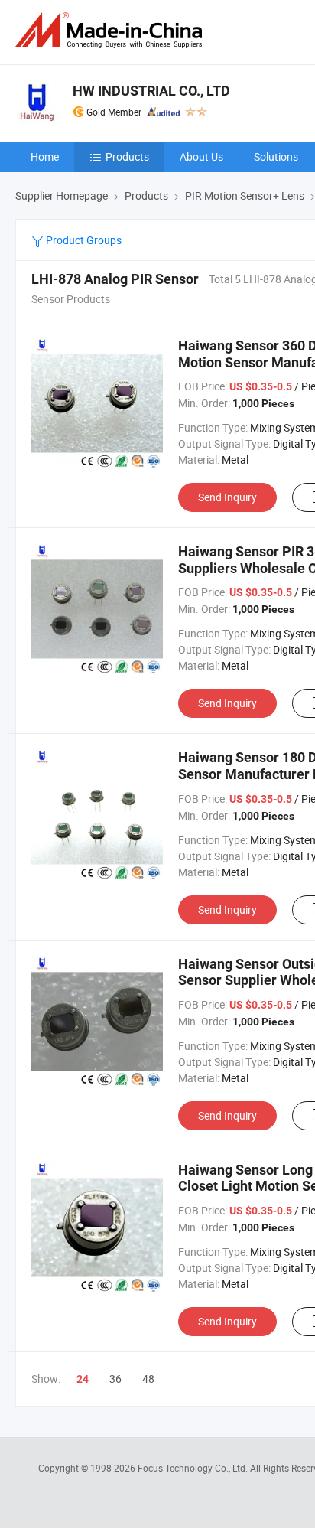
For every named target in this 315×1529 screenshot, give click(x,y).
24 (82, 1379)
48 (148, 1378)
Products (127, 156)
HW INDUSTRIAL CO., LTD (151, 91)
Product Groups (83, 240)
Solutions (276, 156)
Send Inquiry (227, 497)
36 (115, 1378)
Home (45, 156)
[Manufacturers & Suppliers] (111, 30)
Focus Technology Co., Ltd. (194, 1468)
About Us (201, 156)
